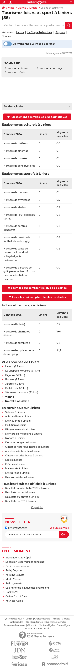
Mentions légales (47, 625)
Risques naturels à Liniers (20, 429)
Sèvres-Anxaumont (16, 392)
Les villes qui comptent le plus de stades (39, 297)
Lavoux (20, 32)
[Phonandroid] (54, 664)
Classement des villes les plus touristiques (39, 116)
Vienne (22, 7)
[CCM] (54, 643)
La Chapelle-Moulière (39, 32)
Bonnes (6, 36)
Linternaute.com (17, 527)
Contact (66, 619)
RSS (27, 622)
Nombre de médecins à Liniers (23, 433)
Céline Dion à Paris (17, 596)
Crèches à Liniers (15, 464)
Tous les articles (15, 622)
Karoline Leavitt (15, 574)
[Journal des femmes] (19, 643)
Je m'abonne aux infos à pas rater (34, 43)
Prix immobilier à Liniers (19, 477)
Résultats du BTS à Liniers (20, 501)
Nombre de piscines (17, 68)
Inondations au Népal (18, 557)
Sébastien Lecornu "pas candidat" (25, 561)
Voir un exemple (59, 527)
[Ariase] (19, 664)
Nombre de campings (51, 68)
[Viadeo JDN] (54, 657)
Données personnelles (55, 622)
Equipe (29, 619)
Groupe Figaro (63, 625)
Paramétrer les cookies (14, 625)
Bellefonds (11, 388)
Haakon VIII (12, 592)
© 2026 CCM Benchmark (37, 628)
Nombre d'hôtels (16, 72)
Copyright (37, 507)
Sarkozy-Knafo (14, 583)
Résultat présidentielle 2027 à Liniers (27, 488)
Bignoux (60, 32)
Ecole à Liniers (13, 459)
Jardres (9, 383)
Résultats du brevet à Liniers (22, 496)
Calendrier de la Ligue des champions (28, 587)
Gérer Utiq (32, 625)
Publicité (56, 619)
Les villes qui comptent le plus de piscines (39, 287)
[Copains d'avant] (19, 657)
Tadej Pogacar (14, 570)
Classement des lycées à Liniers (24, 455)
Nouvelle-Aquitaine (17, 401)
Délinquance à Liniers (18, 420)
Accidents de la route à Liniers (22, 451)
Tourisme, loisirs (13, 106)
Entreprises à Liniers (17, 472)
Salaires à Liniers (15, 412)
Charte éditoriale (42, 619)
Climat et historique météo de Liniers (27, 446)
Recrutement (37, 622)
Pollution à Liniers (15, 425)
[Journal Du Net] (19, 650)
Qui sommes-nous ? (14, 619)
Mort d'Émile (13, 579)
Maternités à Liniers (17, 468)
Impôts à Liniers (14, 438)
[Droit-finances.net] (54, 650)
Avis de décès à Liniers (18, 416)
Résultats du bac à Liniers (20, 492)
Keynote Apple (14, 600)
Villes (11, 7)
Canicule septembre (18, 566)
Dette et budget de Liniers (20, 442)
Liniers (33, 7)
